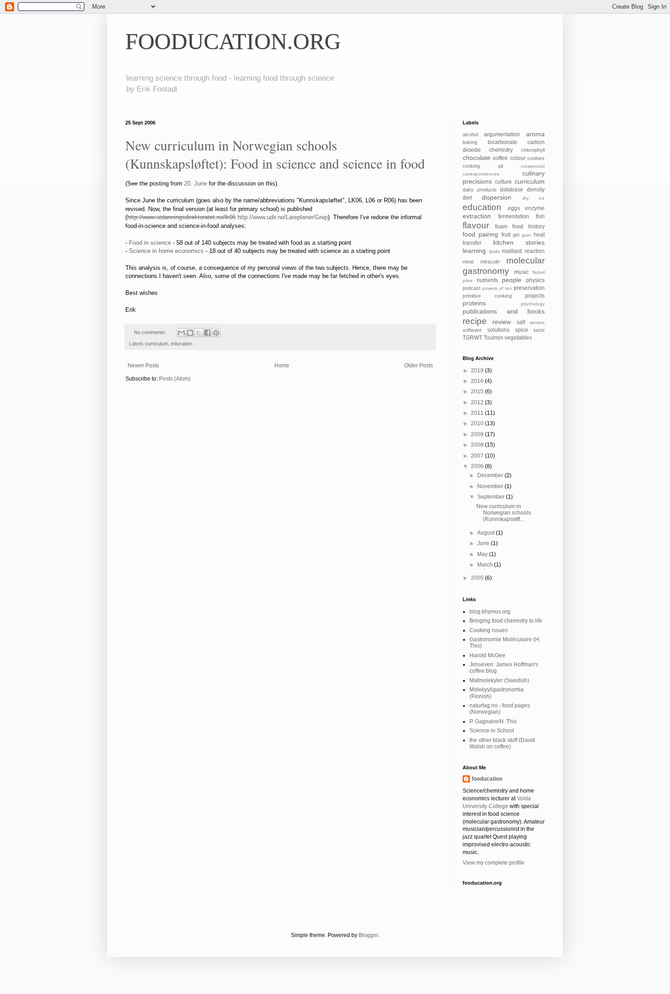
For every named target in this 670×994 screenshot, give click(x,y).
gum (526, 234)
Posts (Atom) (175, 379)
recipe (475, 321)
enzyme (535, 208)
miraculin (490, 261)
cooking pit (483, 166)
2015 (478, 391)
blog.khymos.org (489, 611)
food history (528, 226)
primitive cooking (487, 296)
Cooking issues (488, 630)
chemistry (501, 150)
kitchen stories (519, 242)
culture (503, 182)
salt (520, 322)
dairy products (480, 189)
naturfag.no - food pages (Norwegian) (499, 708)
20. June (195, 183)
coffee (500, 158)
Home (281, 365)
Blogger (368, 935)
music (521, 272)
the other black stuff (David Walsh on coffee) (502, 743)
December (491, 475)
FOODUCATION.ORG (233, 41)
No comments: (151, 332)
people (511, 279)
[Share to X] (198, 332)
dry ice (533, 198)
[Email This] (181, 332)
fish (540, 216)
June (484, 543)
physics (535, 280)
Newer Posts (143, 365)
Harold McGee (487, 655)
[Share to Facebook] (207, 332)
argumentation (502, 134)
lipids (494, 251)
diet (467, 198)
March (485, 564)
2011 (478, 413)
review (501, 321)
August (486, 533)
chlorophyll (533, 150)
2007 (478, 456)
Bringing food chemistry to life (505, 621)
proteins (474, 303)
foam (501, 226)
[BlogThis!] (190, 332)
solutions (498, 330)
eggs (514, 208)
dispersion (496, 197)
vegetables (518, 338)
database (511, 189)
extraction (477, 216)
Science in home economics (166, 250)
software (472, 330)
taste (539, 330)
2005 (478, 578)
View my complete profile (494, 863)
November (491, 486)
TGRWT (472, 338)
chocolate (476, 157)
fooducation (487, 779)
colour (518, 158)
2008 (478, 445)
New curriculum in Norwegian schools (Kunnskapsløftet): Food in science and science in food (275, 154)
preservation (529, 288)
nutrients (487, 280)
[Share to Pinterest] (216, 332)
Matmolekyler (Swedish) (499, 680)
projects (535, 296)
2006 (478, 466)
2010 (478, 423)
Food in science (150, 242)
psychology (533, 303)
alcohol (470, 134)
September (491, 497)
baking (470, 142)
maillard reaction (523, 251)
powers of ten (497, 288)
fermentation (513, 216)
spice (521, 330)
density (536, 189)
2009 (478, 434)
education (181, 343)
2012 (478, 402)
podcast (471, 288)
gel (516, 234)
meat (468, 261)
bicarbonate (502, 142)
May (483, 554)
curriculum (156, 343)
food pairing (480, 234)
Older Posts (418, 365)
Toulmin (493, 338)
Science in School (491, 730)
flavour (476, 225)
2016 (478, 381)
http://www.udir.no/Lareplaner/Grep (282, 217)
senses (537, 322)
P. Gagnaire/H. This (493, 721)
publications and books (504, 311)
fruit (505, 235)
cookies (536, 158)
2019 (478, 370)
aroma (535, 134)
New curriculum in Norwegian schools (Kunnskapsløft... (503, 513)
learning (474, 250)
